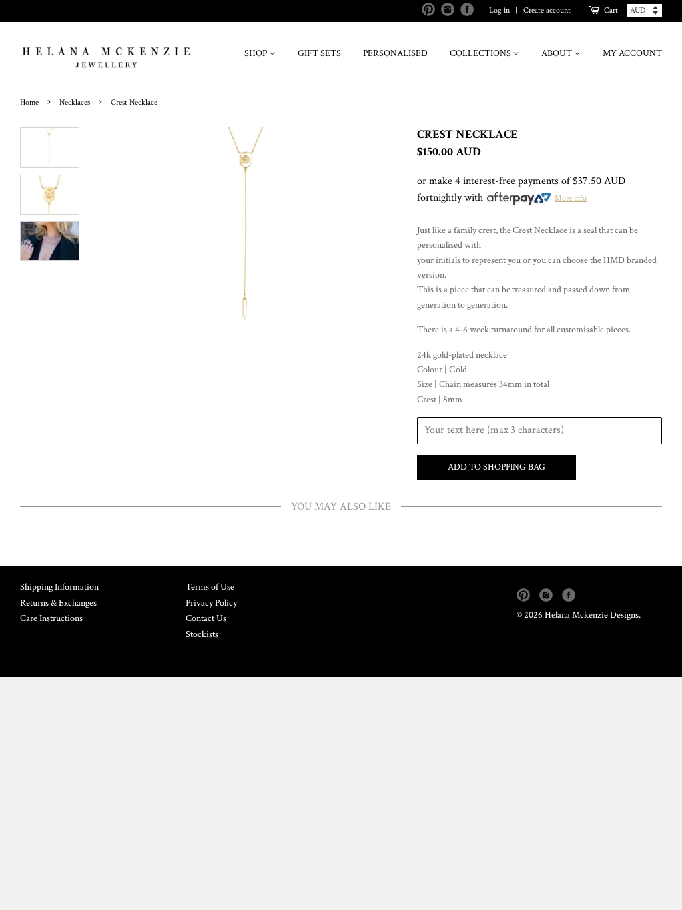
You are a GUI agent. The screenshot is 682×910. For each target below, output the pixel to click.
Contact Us (206, 618)
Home (29, 102)
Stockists (202, 634)
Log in (499, 10)
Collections (481, 53)
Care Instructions (51, 618)
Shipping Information (59, 587)
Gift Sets (319, 53)
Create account (547, 10)
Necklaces (74, 102)
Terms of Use (210, 587)
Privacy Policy (211, 603)
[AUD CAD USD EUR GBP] (644, 10)
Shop (256, 53)
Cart (611, 10)
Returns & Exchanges (58, 603)
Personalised (395, 53)
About (557, 53)
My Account (632, 53)
